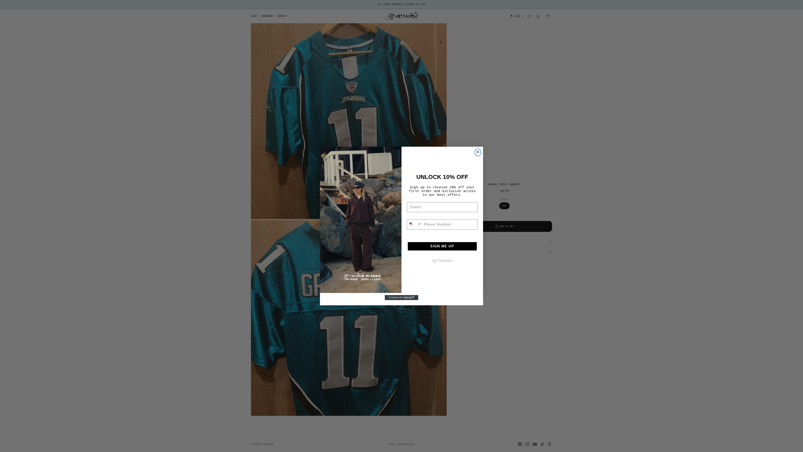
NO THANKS (442, 261)
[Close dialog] (478, 152)
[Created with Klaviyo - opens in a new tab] (401, 297)
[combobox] (414, 224)
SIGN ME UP (442, 246)
